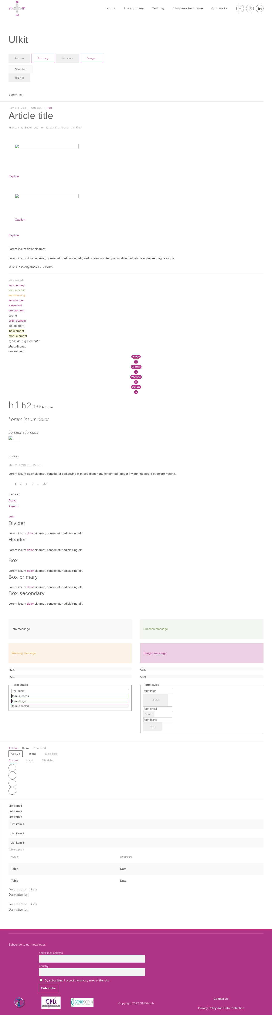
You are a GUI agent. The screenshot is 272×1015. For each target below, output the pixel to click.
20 (45, 483)
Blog (23, 107)
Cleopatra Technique (188, 8)
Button (19, 58)
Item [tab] (29, 760)
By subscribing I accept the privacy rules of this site (77, 980)
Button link (16, 94)
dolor (30, 533)
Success (67, 58)
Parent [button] (12, 506)
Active (12, 500)
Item (11, 516)
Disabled (21, 69)
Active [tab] (13, 760)
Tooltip (19, 77)
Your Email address (51, 953)
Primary (43, 58)
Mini (152, 726)
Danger (92, 58)
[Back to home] (17, 8)
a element (15, 305)
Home (110, 8)
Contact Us (219, 8)
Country (43, 966)
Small (148, 714)
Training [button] (158, 8)
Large (155, 699)
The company (134, 8)
